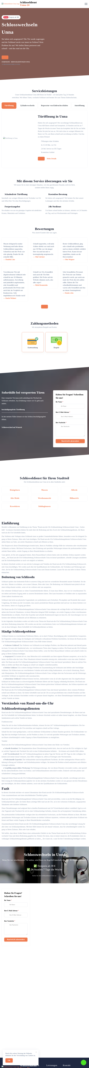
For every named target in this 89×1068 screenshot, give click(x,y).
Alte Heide (14, 498)
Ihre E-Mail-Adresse (62, 412)
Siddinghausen (44, 506)
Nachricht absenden (70, 441)
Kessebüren (15, 506)
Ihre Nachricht (60, 422)
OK (9, 1060)
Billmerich (74, 498)
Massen (44, 490)
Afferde (74, 490)
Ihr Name (59, 402)
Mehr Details (51, 159)
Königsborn (15, 490)
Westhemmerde (44, 498)
